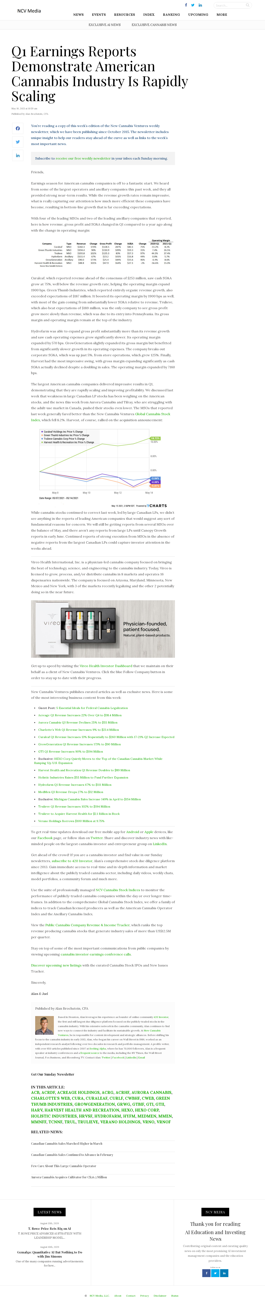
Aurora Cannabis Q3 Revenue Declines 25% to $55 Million (77, 722)
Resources (124, 14)
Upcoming (198, 14)
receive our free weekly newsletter (83, 158)
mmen (165, 1116)
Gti (149, 1104)
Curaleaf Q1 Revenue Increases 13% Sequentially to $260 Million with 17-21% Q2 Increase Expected (106, 737)
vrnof (164, 1121)
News (78, 14)
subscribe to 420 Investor (72, 861)
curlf (116, 1098)
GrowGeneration (95, 1104)
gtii (159, 1104)
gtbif (138, 1104)
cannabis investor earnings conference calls (96, 954)
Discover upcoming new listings (56, 965)
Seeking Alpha (97, 1048)
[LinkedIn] (17, 157)
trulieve (88, 1121)
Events (99, 14)
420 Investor (161, 1017)
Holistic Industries (54, 1116)
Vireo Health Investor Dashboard (106, 666)
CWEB (148, 1098)
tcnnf (55, 1121)
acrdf (48, 1092)
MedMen (146, 1116)
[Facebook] (17, 130)
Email (141, 1057)
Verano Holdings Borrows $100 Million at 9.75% (71, 821)
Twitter (97, 838)
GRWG (123, 1104)
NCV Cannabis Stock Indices (118, 890)
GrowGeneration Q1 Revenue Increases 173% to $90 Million (79, 744)
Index (149, 14)
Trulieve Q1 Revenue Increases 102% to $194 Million (74, 806)
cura (78, 1098)
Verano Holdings (120, 1121)
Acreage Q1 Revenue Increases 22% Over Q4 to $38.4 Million (80, 715)
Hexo (127, 1110)
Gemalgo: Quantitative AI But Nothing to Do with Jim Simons (49, 1254)
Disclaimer (160, 1295)
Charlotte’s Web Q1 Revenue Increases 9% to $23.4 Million (78, 730)
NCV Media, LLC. (100, 1295)
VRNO (148, 1121)
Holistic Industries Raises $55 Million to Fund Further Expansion (83, 777)
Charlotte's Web (50, 1098)
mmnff (38, 1121)
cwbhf (132, 1098)
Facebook (45, 838)
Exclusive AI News (104, 25)
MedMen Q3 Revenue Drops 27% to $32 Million (70, 792)
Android (132, 832)
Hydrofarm (107, 1116)
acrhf (122, 1092)
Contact (130, 1295)
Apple (149, 832)
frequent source (90, 1052)
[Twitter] (17, 144)
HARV (36, 1110)
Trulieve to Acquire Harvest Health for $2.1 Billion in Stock (79, 814)
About (117, 1295)
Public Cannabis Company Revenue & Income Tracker (87, 925)
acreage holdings (78, 1092)
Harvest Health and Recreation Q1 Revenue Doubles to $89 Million (84, 770)
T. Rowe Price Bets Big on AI (49, 1228)
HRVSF (85, 1116)
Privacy (144, 1295)
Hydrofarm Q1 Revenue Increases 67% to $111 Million (74, 785)
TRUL (70, 1121)
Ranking (171, 14)
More (222, 14)
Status (174, 1295)
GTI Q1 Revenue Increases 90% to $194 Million (70, 751)
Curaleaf (96, 1098)
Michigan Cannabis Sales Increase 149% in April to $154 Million (97, 799)
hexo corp (147, 1110)
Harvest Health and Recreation (82, 1110)
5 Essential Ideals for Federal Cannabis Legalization (92, 708)
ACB (35, 1092)
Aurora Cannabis (151, 1092)
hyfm (129, 1116)
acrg (107, 1092)
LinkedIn (160, 844)
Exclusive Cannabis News (154, 25)
